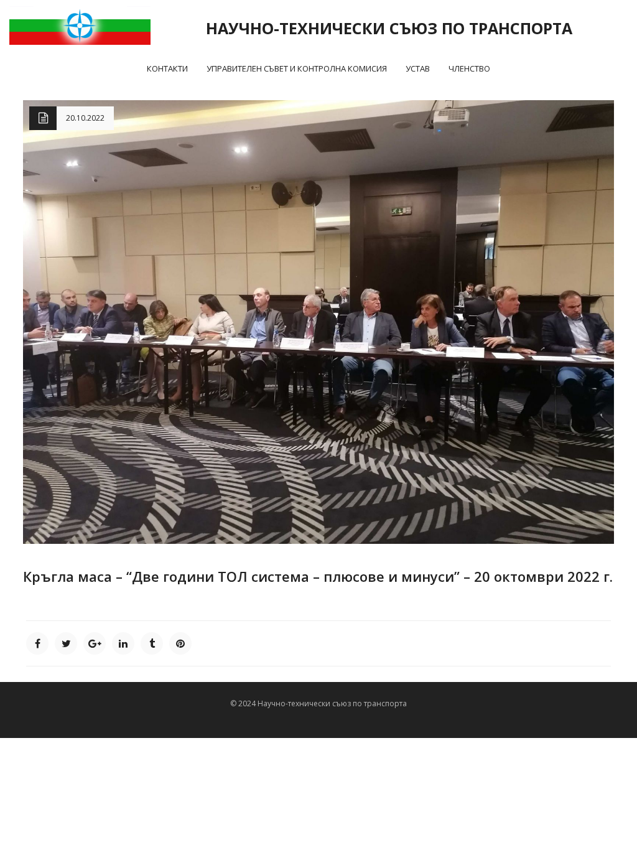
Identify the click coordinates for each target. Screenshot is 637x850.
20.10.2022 (85, 118)
